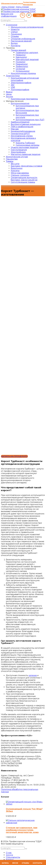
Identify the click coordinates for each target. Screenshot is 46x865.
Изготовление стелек (22, 136)
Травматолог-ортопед (27, 52)
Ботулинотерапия (20, 103)
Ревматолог (22, 64)
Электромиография (21, 82)
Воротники (16, 168)
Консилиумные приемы (23, 73)
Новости (15, 29)
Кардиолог (21, 57)
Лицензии (16, 34)
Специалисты (13, 857)
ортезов (33, 675)
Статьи (14, 32)
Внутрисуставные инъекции (26, 124)
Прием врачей (18, 50)
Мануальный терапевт (27, 59)
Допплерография (20, 89)
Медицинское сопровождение (27, 27)
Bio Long (15, 163)
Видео (14, 43)
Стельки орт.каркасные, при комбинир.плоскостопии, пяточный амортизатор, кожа (22, 830)
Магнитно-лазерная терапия (25, 154)
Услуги (9, 855)
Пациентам (12, 159)
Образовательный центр (12, 3)
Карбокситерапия (20, 122)
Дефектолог (22, 66)
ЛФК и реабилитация (22, 126)
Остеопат (20, 69)
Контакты (15, 45)
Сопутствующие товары (23, 182)
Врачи (9, 92)
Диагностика (13, 76)
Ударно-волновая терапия (24, 147)
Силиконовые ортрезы (27, 145)
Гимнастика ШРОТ (20, 133)
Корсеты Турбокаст (25, 143)
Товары (9, 161)
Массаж (15, 129)
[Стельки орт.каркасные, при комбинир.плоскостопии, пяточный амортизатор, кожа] (25, 823)
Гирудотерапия (19, 150)
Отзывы (15, 36)
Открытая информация (23, 39)
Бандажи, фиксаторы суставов (26, 166)
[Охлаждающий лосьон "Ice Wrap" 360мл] (25, 804)
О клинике (11, 25)
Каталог (10, 859)
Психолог (21, 62)
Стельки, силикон (20, 175)
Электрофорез (18, 152)
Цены (9, 94)
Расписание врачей (21, 41)
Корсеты (15, 170)
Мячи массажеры (20, 173)
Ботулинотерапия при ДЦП (30, 120)
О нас (9, 852)
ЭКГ (13, 85)
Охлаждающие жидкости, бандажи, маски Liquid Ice (24, 178)
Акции (9, 96)
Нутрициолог (23, 71)
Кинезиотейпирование (23, 131)
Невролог (21, 55)
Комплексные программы (24, 99)
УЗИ (13, 87)
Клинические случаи (17, 157)
